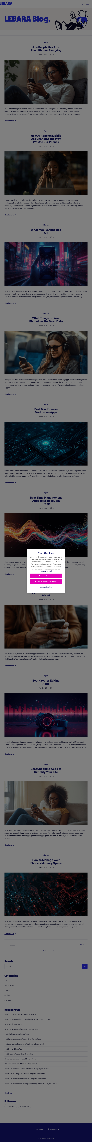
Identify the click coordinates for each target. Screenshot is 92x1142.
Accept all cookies (46, 576)
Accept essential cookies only (46, 581)
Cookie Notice (46, 571)
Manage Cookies (46, 587)
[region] (46, 571)
